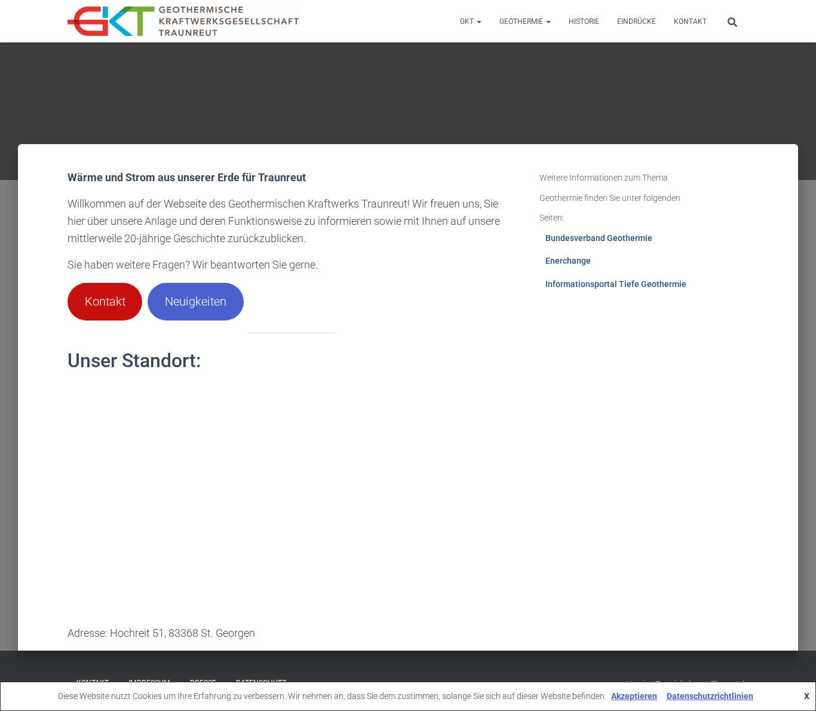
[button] (478, 21)
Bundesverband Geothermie (598, 238)
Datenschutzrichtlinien (710, 696)
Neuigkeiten (195, 301)
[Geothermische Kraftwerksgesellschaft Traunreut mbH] (183, 21)
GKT (468, 21)
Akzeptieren (634, 696)
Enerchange (568, 261)
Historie (584, 21)
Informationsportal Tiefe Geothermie (615, 284)
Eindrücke (636, 21)
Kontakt (690, 21)
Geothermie (522, 21)
